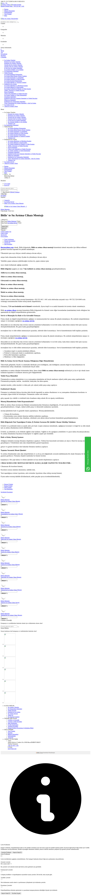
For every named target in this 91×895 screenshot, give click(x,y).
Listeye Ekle (4, 233)
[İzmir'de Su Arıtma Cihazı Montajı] (3, 498)
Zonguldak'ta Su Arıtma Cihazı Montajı (12, 514)
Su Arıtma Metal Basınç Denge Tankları (15, 76)
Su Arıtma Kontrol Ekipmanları (13, 81)
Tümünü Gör (11, 123)
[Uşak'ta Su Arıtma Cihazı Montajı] (3, 561)
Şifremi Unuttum (14, 192)
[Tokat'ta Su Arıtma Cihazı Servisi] (3, 599)
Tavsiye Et (4, 235)
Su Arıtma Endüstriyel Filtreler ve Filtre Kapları (17, 89)
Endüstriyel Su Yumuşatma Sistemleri (14, 101)
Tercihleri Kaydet (16, 893)
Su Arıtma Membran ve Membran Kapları (16, 85)
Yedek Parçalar (8, 73)
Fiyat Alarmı (4, 236)
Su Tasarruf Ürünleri (13, 717)
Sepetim (10, 733)
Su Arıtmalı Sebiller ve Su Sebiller (13, 69)
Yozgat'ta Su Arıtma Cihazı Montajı (11, 526)
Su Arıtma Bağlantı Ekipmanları (13, 74)
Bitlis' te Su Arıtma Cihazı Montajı (14, 203)
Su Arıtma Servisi (9, 105)
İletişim (6, 9)
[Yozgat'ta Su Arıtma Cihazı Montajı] (3, 523)
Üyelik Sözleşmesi (13, 725)
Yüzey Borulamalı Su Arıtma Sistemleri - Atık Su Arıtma (20, 103)
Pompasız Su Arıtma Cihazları (12, 63)
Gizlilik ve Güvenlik (13, 720)
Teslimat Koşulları (13, 726)
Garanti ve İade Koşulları (15, 721)
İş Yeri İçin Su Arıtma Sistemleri (13, 68)
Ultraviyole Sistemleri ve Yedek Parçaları (15, 93)
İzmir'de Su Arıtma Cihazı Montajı (10, 501)
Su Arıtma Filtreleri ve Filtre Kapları (14, 79)
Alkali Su (10, 715)
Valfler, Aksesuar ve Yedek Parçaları (14, 90)
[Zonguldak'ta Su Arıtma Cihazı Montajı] (3, 511)
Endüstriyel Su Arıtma (10, 84)
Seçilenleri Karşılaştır (7, 492)
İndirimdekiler (8, 12)
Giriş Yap (3, 194)
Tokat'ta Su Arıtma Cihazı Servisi (10, 602)
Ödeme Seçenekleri (9, 241)
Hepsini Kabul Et (17, 852)
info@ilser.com (12, 748)
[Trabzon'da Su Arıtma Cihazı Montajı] (3, 586)
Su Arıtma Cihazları (9, 60)
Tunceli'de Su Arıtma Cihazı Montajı (11, 577)
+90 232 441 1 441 (13, 745)
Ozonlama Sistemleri (10, 97)
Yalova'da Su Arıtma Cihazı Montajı (11, 539)
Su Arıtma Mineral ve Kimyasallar (13, 87)
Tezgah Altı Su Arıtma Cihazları (13, 65)
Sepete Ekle (4, 226)
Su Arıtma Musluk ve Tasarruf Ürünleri (15, 82)
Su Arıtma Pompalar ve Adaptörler (14, 77)
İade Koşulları (8, 244)
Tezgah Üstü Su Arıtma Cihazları (13, 66)
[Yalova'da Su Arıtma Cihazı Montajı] (3, 536)
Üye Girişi (7, 183)
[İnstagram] (10, 691)
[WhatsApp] (10, 702)
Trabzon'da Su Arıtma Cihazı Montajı (11, 590)
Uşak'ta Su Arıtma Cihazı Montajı (10, 564)
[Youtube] (10, 667)
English (19, 4)
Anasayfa (7, 200)
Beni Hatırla (6, 192)
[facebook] (10, 644)
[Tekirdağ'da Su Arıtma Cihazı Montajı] (3, 612)
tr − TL (5, 3)
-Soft (37, 752)
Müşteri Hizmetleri (9, 11)
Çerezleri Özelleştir (6, 852)
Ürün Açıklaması (9, 239)
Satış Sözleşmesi (12, 723)
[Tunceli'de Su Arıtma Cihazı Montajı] (3, 574)
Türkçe (8, 4)
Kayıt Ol (6, 185)
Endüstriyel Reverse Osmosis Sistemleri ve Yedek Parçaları (20, 98)
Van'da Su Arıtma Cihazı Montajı (10, 552)
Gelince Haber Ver (6, 231)
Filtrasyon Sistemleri (10, 100)
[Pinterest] (10, 679)
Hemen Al (3, 228)
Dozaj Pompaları (9, 92)
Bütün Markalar (5, 209)
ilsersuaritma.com (7, 247)
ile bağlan (3, 195)
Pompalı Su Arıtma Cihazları (12, 61)
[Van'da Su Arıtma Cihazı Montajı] (3, 548)
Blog (5, 15)
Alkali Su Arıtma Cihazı (11, 106)
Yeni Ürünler (8, 14)
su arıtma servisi (28, 321)
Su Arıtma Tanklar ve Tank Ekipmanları (15, 95)
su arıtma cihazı (10, 310)
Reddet (20, 849)
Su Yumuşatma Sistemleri (11, 71)
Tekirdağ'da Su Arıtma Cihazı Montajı (11, 615)
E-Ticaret (41, 752)
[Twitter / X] (10, 656)
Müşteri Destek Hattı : (12, 6)
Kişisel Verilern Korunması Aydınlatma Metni (20, 728)
